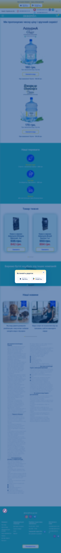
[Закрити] (43, 272)
